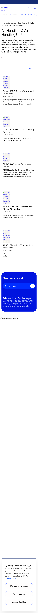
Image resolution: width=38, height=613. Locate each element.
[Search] (29, 8)
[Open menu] (35, 8)
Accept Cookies (19, 602)
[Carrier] (6, 8)
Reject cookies (19, 594)
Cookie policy (11, 578)
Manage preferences (19, 586)
